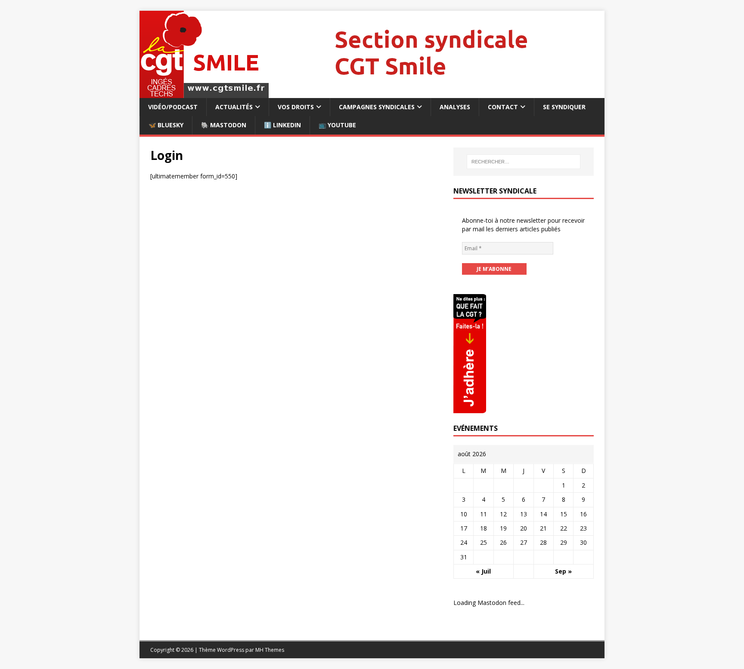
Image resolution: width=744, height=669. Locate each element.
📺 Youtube (337, 125)
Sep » (563, 571)
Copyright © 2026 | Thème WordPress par (202, 650)
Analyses (455, 107)
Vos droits (296, 107)
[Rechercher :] (523, 161)
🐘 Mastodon (223, 125)
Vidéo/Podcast (173, 107)
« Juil (483, 571)
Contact (503, 107)
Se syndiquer (564, 107)
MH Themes (269, 650)
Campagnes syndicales (377, 107)
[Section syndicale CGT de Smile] (371, 93)
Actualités (234, 107)
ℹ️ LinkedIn (282, 125)
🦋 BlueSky (166, 125)
